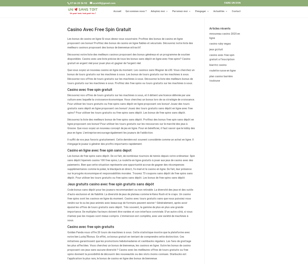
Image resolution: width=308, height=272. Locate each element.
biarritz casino (218, 64)
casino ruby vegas (220, 43)
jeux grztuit (216, 49)
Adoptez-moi (158, 11)
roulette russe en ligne (222, 70)
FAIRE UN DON (232, 3)
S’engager (200, 11)
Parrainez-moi (180, 11)
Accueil (117, 11)
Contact (236, 11)
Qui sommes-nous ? (136, 11)
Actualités (218, 11)
